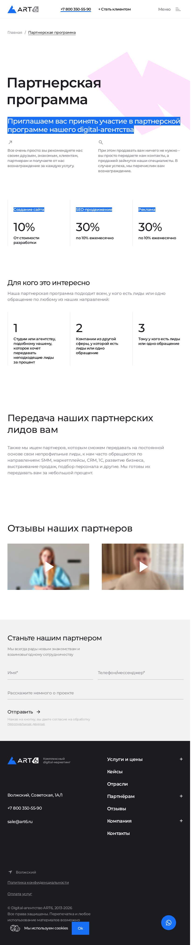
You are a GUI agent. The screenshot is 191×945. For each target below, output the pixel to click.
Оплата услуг (19, 894)
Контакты (118, 833)
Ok (80, 928)
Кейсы (115, 771)
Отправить (20, 712)
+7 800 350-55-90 (76, 9)
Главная (14, 32)
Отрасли (117, 784)
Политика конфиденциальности (38, 882)
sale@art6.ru (20, 821)
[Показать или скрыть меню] (167, 9)
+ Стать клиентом (114, 9)
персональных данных (26, 724)
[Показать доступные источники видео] (48, 566)
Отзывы (116, 808)
